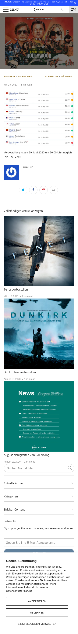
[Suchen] (64, 9)
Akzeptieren (37, 601)
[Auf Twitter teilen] (23, 190)
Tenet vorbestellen (16, 289)
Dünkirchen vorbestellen (20, 372)
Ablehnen (37, 612)
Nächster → (67, 76)
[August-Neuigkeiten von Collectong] (39, 416)
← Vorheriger (50, 76)
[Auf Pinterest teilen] (43, 190)
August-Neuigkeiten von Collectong (26, 455)
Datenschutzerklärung (19, 590)
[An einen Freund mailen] (54, 190)
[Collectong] (39, 9)
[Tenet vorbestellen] (39, 251)
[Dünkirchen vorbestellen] (39, 334)
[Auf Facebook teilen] (33, 190)
